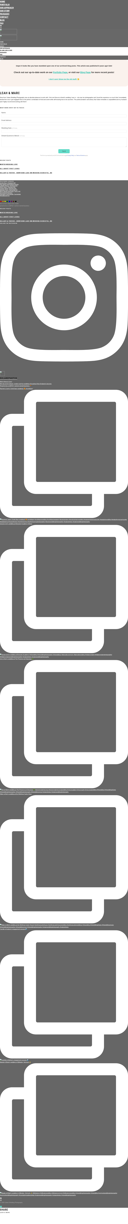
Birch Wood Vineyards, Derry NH (10, 191)
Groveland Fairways (6, 193)
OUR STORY (5, 11)
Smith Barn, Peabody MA (8, 183)
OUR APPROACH (7, 8)
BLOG (2, 20)
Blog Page (85, 72)
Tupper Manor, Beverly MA (8, 188)
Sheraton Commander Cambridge (10, 194)
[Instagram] (1, 28)
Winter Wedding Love (9, 164)
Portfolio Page (60, 72)
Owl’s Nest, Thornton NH (7, 187)
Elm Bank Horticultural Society (9, 184)
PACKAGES (4, 14)
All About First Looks (10, 168)
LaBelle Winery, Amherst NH (8, 186)
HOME (2, 1)
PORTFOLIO (5, 4)
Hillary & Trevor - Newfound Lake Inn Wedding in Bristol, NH (26, 173)
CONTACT (4, 17)
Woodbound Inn (5, 195)
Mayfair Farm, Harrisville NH (9, 190)
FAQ (1, 23)
